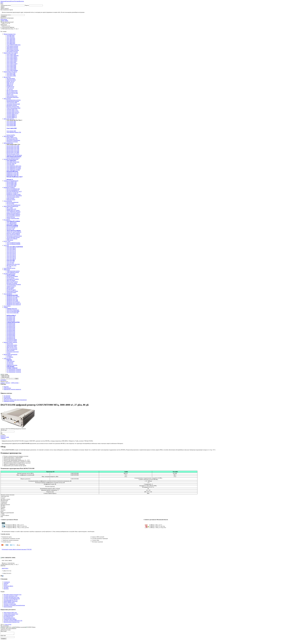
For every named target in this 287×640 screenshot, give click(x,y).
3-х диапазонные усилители (14, 370)
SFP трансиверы (11, 78)
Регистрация (4, 19)
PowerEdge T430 (11, 319)
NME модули (10, 83)
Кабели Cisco (10, 94)
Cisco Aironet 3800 (11, 124)
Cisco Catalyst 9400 (11, 67)
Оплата (12, 1)
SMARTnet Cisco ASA (12, 299)
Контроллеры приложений (10, 354)
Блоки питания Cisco (12, 96)
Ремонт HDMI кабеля (9, 602)
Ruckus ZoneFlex (11, 135)
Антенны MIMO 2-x (12, 114)
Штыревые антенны (12, 105)
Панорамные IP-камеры (13, 279)
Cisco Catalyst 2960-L (12, 57)
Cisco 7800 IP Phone (12, 222)
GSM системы (7, 358)
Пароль (27, 5)
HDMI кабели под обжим (13, 210)
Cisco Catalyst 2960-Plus (12, 55)
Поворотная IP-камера (12, 291)
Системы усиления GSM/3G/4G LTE (13, 620)
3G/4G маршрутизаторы (13, 50)
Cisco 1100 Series (11, 38)
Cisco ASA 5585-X (11, 258)
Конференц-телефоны (9, 187)
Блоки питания (10, 198)
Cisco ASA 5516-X (11, 253)
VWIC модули (10, 87)
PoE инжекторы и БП (12, 139)
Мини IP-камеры (11, 280)
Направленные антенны (13, 101)
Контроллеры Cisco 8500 (13, 151)
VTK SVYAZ (7, 624)
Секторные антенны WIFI (13, 104)
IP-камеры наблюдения (9, 273)
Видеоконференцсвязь (9, 618)
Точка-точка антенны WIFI (13, 108)
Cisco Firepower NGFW (9, 268)
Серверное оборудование (10, 619)
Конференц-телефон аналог (14, 194)
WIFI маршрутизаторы (12, 48)
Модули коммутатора (12, 90)
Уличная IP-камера (11, 292)
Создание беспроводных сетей (11, 597)
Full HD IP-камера (11, 289)
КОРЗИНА (3, 380)
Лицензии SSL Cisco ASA (13, 264)
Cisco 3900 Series (11, 42)
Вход (2, 2)
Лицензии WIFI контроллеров (14, 155)
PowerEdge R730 (11, 337)
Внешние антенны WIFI (13, 106)
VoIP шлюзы (7, 269)
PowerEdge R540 (11, 333)
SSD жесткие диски (12, 346)
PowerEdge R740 (11, 338)
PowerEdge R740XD (12, 341)
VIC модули (10, 89)
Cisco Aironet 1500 (11, 131)
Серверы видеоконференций (11, 180)
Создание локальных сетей (10, 596)
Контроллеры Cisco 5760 (13, 149)
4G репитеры (10, 363)
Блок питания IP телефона (13, 234)
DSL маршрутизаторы (12, 51)
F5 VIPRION (10, 357)
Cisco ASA (6, 245)
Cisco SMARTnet (8, 293)
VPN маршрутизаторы (12, 47)
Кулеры (8, 353)
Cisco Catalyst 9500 (11, 69)
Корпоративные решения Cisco (11, 622)
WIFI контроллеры (8, 143)
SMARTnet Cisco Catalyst (13, 296)
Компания (3, 1)
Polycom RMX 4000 (12, 184)
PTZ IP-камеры (10, 277)
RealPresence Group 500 (12, 174)
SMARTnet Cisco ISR (12, 297)
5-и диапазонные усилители (14, 372)
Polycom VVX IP (11, 227)
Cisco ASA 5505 (11, 261)
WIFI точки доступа (9, 118)
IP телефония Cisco (8, 616)
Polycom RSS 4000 (11, 186)
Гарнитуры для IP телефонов (14, 232)
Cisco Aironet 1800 (11, 121)
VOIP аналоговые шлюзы (13, 271)
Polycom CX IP (10, 229)
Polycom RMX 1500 (12, 182)
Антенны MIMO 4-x (12, 117)
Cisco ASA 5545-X (11, 256)
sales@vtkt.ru (5, 568)
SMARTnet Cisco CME (12, 300)
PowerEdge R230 (11, 323)
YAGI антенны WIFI (12, 102)
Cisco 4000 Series (11, 43)
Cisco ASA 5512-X (11, 250)
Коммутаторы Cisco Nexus (10, 71)
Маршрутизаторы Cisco (10, 34)
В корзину (3, 435)
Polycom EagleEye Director (13, 215)
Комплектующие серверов (10, 342)
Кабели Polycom (11, 217)
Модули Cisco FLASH (12, 93)
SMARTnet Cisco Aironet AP (14, 304)
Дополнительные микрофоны (14, 195)
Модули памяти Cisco (12, 92)
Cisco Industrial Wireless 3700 (14, 132)
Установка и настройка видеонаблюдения (14, 605)
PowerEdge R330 (11, 326)
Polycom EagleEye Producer (13, 214)
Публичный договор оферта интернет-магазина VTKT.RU (17, 549)
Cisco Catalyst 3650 (11, 62)
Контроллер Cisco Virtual (13, 153)
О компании (7, 582)
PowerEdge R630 (11, 334)
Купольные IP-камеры (12, 276)
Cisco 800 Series (10, 35)
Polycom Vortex (10, 203)
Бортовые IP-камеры (12, 283)
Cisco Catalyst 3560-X (12, 59)
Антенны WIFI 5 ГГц (12, 109)
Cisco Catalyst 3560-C (12, 61)
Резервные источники (12, 141)
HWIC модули (10, 82)
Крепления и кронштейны (13, 140)
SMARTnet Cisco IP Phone (13, 302)
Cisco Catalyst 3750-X (12, 63)
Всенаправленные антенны (14, 100)
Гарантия (8, 1)
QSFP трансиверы (11, 79)
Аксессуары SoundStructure (13, 205)
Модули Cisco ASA (11, 265)
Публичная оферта (8, 586)
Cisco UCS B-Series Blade (13, 311)
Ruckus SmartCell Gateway (13, 157)
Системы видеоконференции (11, 159)
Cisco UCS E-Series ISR (12, 312)
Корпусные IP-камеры (12, 281)
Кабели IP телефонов (12, 238)
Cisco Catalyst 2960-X (12, 58)
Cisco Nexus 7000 (11, 73)
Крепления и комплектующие (14, 236)
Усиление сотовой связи (10, 604)
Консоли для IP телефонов (13, 233)
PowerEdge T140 (11, 316)
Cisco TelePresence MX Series (14, 166)
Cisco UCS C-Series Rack (13, 310)
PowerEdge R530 (11, 331)
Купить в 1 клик (5, 437)
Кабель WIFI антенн (12, 137)
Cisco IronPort (7, 306)
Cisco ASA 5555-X (11, 257)
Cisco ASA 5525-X (11, 254)
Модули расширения (12, 349)
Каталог (8, 382)
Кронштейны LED (11, 209)
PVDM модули (10, 86)
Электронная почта (5, 5)
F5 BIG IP (9, 355)
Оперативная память (12, 345)
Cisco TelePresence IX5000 (13, 170)
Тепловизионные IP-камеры (14, 284)
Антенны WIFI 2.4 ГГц (12, 110)
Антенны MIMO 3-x (12, 116)
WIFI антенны (7, 98)
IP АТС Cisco (7, 241)
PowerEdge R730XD (12, 339)
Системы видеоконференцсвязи (12, 598)
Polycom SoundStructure (12, 202)
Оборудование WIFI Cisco (10, 612)
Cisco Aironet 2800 (11, 122)
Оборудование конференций (11, 206)
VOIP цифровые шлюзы (13, 272)
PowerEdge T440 (11, 320)
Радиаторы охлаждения (13, 351)
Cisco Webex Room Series (13, 162)
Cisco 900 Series (10, 36)
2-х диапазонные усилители (14, 369)
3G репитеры (10, 362)
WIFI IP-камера (10, 287)
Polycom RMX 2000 (12, 183)
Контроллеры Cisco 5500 (13, 148)
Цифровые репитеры (12, 365)
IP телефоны (7, 219)
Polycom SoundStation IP (13, 190)
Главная (3, 382)
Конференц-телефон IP (12, 192)
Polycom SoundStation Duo (13, 188)
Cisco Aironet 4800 (11, 125)
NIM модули (10, 85)
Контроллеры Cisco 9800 (13, 152)
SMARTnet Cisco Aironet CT (14, 303)
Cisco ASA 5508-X (11, 249)
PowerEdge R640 (11, 335)
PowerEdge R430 (11, 328)
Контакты (21, 1)
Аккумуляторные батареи (13, 237)
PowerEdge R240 (11, 324)
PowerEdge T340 (11, 318)
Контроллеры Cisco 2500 (13, 145)
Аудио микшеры (8, 201)
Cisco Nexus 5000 (11, 74)
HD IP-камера (10, 288)
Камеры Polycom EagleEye (13, 213)
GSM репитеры (10, 361)
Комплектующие (11, 199)
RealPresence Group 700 (12, 175)
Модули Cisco (7, 77)
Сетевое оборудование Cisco (11, 613)
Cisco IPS (9, 267)
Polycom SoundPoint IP (12, 226)
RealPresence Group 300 (12, 172)
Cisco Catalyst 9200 (11, 65)
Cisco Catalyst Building (12, 70)
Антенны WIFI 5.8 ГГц (12, 113)
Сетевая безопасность (9, 615)
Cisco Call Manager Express (13, 242)
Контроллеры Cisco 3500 (13, 147)
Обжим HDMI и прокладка (10, 601)
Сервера (6, 307)
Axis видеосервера (11, 285)
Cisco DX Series (10, 164)
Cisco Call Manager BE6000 (13, 244)
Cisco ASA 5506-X (11, 248)
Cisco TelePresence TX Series (14, 168)
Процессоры (10, 343)
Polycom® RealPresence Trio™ (14, 191)
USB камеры (10, 240)
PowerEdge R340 (11, 327)
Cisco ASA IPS (10, 262)
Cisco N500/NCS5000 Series (13, 44)
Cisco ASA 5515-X (11, 252)
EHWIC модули (11, 81)
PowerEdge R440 (11, 330)
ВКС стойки (10, 207)
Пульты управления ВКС (13, 218)
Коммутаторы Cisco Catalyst (11, 52)
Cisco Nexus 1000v (11, 75)
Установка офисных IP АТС (11, 600)
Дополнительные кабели (13, 197)
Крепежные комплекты (12, 97)
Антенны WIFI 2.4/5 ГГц (13, 112)
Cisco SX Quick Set (11, 163)
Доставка (16, 1)
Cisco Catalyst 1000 (11, 54)
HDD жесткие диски (12, 347)
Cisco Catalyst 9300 (11, 66)
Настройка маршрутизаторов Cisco (12, 594)
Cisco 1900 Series (11, 39)
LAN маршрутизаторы (12, 46)
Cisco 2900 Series (11, 40)
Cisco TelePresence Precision (13, 211)
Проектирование (8, 606)
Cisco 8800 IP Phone (12, 223)
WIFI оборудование (9, 136)
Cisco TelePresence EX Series (14, 167)
